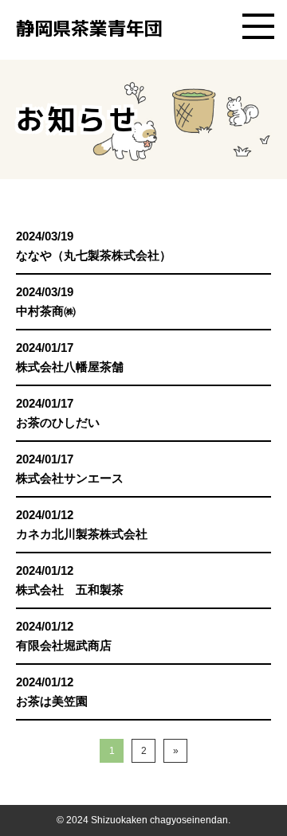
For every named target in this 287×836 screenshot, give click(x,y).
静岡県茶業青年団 (89, 28)
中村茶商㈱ (46, 311)
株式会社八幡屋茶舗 (70, 366)
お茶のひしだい (58, 422)
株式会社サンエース (70, 478)
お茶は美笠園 (52, 701)
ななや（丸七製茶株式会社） (93, 255)
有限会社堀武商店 (64, 645)
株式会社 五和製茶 (70, 589)
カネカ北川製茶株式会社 (81, 534)
